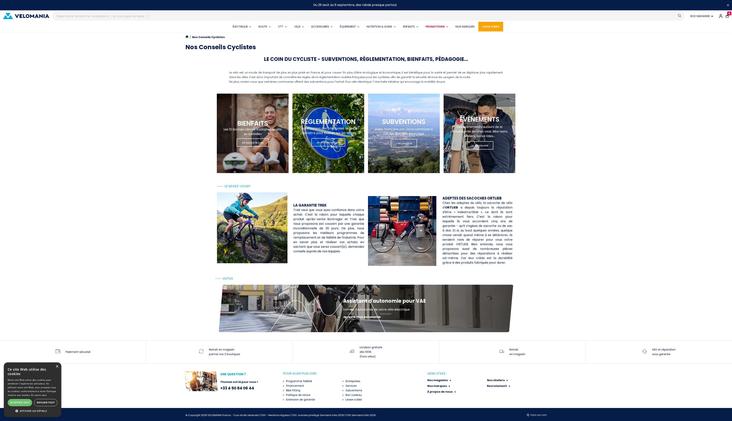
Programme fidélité (298, 381)
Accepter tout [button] (20, 402)
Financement (294, 386)
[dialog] (32, 389)
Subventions (353, 390)
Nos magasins (437, 380)
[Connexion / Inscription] (720, 16)
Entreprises (352, 381)
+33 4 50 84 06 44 (237, 388)
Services (351, 386)
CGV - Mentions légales (275, 415)
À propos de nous (440, 391)
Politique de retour (298, 395)
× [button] (56, 366)
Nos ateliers (496, 380)
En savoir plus (39, 395)
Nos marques (437, 386)
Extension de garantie (300, 399)
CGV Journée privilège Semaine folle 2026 (317, 415)
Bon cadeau (353, 395)
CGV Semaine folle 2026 (361, 415)
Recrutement (497, 386)
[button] (32, 411)
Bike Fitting (292, 390)
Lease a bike (353, 399)
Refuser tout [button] (46, 402)
